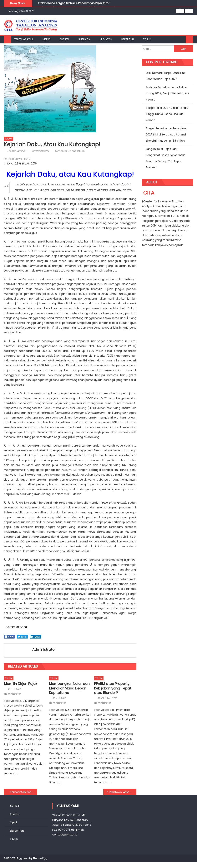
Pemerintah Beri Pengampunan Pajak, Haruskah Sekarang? (23, 792)
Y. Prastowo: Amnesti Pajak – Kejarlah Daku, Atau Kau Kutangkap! (121, 792)
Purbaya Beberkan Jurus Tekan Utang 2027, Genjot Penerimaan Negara (167, 93)
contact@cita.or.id (64, 834)
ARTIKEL (64, 39)
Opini (13, 822)
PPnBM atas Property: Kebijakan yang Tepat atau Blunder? (112, 688)
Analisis (14, 814)
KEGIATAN (106, 39)
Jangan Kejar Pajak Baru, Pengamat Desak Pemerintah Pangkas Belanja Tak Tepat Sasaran (165, 158)
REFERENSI (127, 39)
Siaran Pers (17, 831)
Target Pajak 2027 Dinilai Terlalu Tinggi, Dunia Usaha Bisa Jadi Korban (167, 114)
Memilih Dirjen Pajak (20, 683)
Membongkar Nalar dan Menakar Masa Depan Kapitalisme (69, 688)
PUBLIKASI (84, 39)
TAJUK (147, 39)
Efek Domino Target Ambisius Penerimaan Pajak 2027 (74, 3)
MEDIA (46, 39)
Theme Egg (40, 858)
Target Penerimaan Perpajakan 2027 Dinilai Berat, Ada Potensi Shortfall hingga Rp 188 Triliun (167, 134)
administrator (40, 151)
